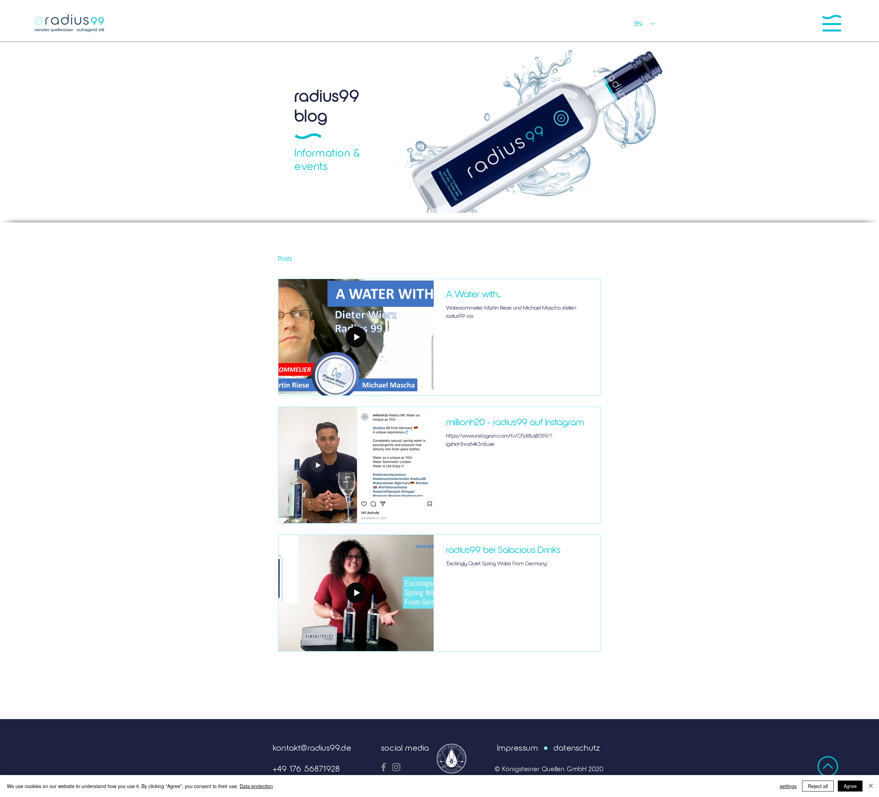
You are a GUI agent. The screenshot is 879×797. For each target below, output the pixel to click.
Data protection (256, 786)
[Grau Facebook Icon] (383, 767)
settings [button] (788, 786)
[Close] (871, 786)
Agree (850, 786)
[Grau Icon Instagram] (396, 767)
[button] (832, 23)
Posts (285, 258)
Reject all (818, 786)
